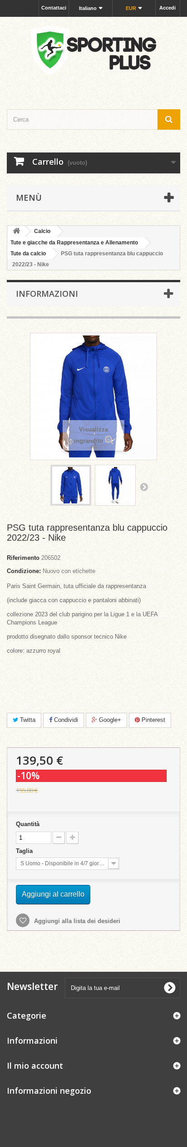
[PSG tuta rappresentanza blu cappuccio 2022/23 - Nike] (71, 485)
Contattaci (53, 7)
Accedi (167, 7)
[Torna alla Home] (16, 231)
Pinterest (152, 719)
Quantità (27, 824)
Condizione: (24, 571)
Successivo (143, 486)
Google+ (109, 719)
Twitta (26, 719)
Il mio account (35, 1065)
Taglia (25, 851)
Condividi (65, 719)
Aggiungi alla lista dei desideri (76, 921)
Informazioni (47, 293)
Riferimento (23, 557)
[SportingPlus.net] (93, 55)
